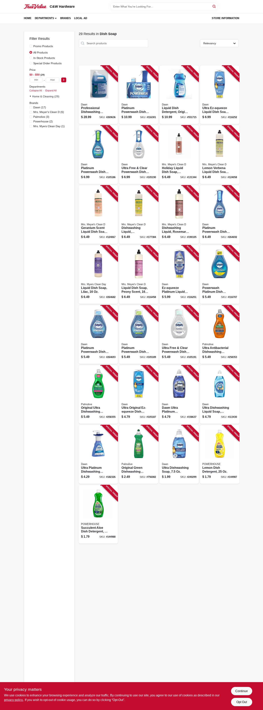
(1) (49, 126)
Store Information (225, 18)
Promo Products (43, 46)
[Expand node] (31, 96)
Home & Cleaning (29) (45, 96)
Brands (65, 18)
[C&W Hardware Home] (35, 6)
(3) (41, 116)
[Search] (214, 6)
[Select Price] (63, 80)
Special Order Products (47, 63)
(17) (39, 107)
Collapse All (35, 90)
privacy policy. (13, 700)
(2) (43, 121)
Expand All (51, 90)
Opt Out (241, 702)
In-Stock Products (44, 58)
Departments (44, 18)
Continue (241, 691)
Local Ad (80, 18)
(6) (48, 111)
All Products (40, 52)
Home (28, 18)
